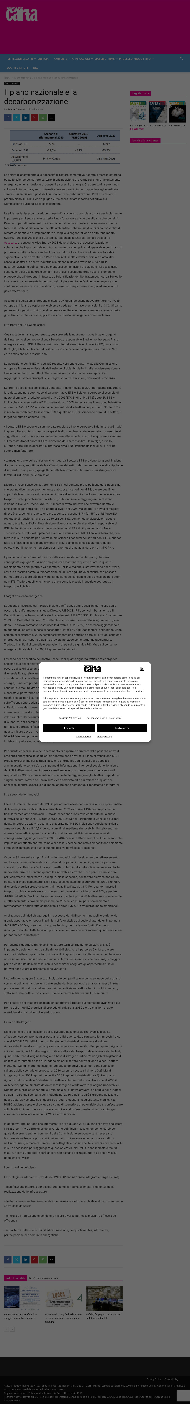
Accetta (69, 728)
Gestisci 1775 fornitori (69, 718)
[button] (142, 669)
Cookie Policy (83, 736)
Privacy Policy (104, 736)
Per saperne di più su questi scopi (104, 718)
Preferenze (122, 728)
